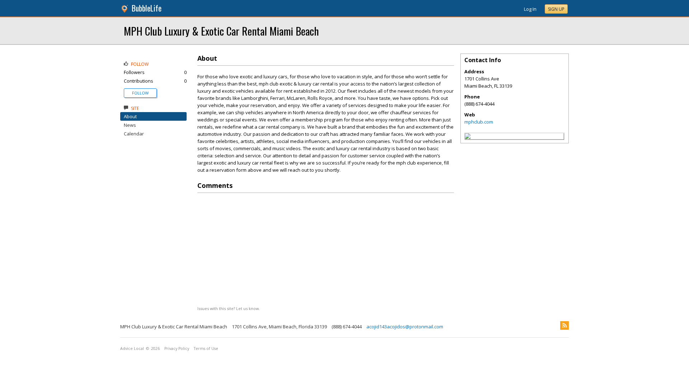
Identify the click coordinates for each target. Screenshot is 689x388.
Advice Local (132, 348)
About (130, 116)
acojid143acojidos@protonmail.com (404, 326)
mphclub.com (478, 122)
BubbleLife (146, 8)
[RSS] (564, 325)
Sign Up (556, 9)
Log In (530, 9)
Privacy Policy (176, 348)
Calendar (134, 133)
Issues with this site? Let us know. (228, 308)
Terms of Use (206, 348)
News (130, 125)
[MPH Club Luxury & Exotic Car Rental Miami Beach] (467, 137)
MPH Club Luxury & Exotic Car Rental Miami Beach (221, 30)
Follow (140, 93)
